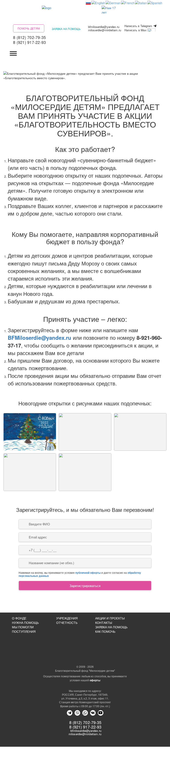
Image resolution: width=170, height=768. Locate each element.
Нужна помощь (25, 622)
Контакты (103, 622)
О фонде (19, 618)
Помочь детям (28, 28)
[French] (128, 2)
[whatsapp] (85, 713)
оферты (95, 680)
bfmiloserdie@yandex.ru (103, 26)
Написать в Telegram (138, 26)
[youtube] (100, 713)
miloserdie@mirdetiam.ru (104, 30)
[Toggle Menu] (13, 53)
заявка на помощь (66, 29)
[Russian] (88, 2)
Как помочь (105, 631)
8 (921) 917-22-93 (29, 42)
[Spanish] (155, 2)
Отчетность (66, 622)
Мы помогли (23, 627)
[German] (113, 2)
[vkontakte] (93, 713)
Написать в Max (135, 30)
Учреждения (67, 618)
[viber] (77, 713)
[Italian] (141, 2)
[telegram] (69, 713)
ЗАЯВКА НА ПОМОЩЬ (111, 627)
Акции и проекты (110, 618)
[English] (98, 2)
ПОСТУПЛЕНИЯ (24, 631)
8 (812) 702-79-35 (29, 37)
